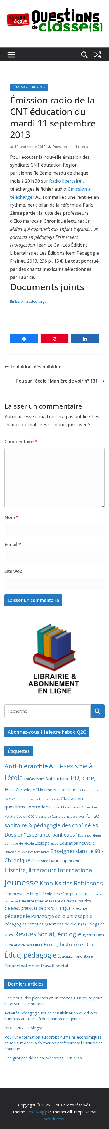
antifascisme (34, 778)
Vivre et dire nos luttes (23, 944)
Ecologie (42, 843)
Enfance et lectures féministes (26, 852)
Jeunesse (21, 882)
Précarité (80, 908)
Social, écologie (59, 934)
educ (54, 843)
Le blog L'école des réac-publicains (56, 893)
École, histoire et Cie (69, 944)
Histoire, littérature (30, 870)
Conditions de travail (69, 816)
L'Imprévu (13, 893)
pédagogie (17, 916)
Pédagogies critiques (24, 924)
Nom (11, 517)
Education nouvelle (77, 843)
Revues (25, 933)
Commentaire (20, 441)
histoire (75, 860)
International (75, 870)
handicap (58, 860)
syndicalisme (93, 934)
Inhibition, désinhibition (36, 367)
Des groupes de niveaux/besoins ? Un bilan (43, 1058)
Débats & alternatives (28, 87)
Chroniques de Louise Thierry (38, 799)
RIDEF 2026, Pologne (23, 1028)
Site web (13, 571)
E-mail (12, 544)
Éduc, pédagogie (30, 955)
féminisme (39, 860)
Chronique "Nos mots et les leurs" (47, 789)
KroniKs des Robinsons (71, 883)
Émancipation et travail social (36, 965)
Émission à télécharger (29, 301)
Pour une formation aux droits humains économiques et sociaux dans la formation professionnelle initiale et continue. (53, 1042)
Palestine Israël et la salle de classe (48, 901)
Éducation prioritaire (75, 956)
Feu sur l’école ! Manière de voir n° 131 (57, 381)
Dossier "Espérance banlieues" (40, 834)
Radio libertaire (65, 181)
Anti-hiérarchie (26, 766)
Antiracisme (57, 778)
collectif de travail (66, 807)
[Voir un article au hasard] (98, 54)
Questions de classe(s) (70, 146)
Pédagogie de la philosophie (61, 916)
